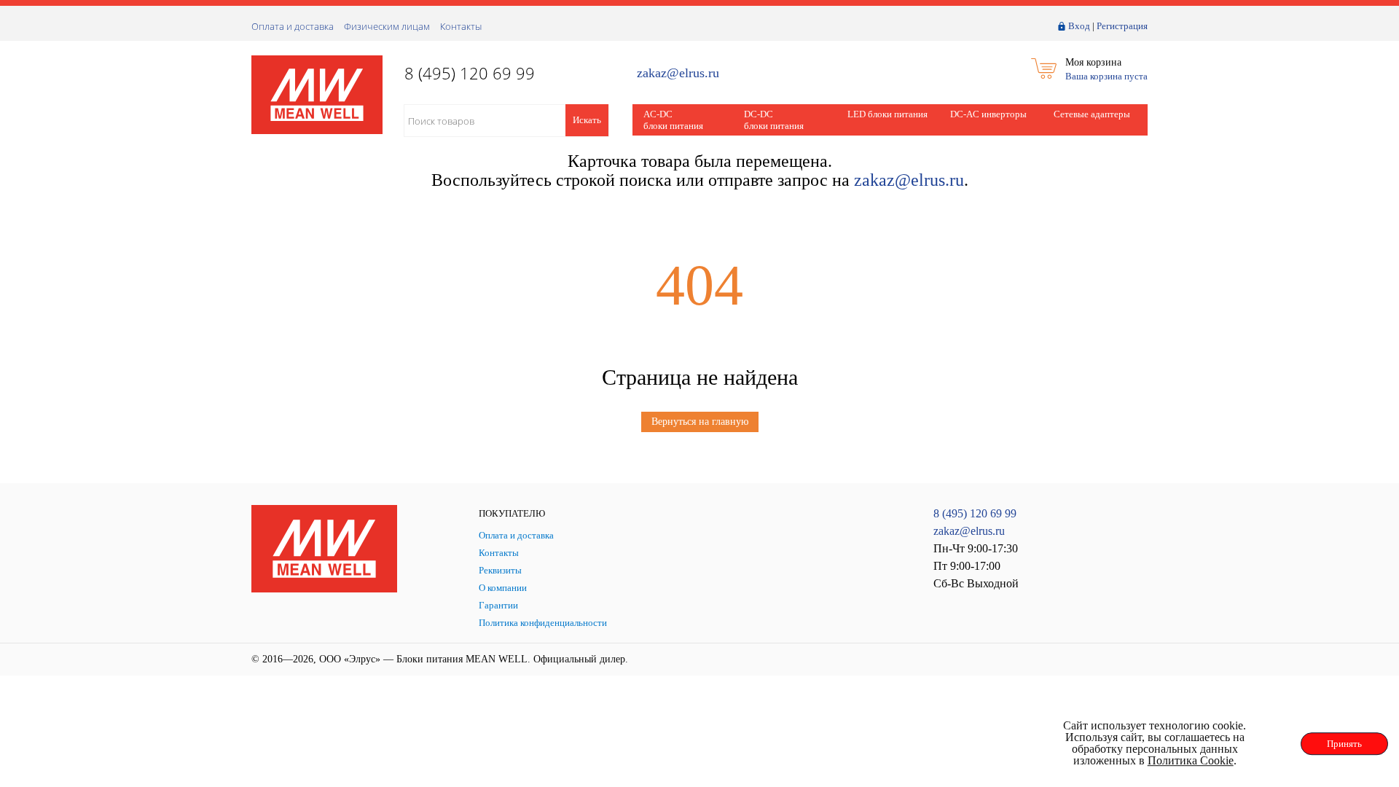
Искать (587, 119)
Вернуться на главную (699, 421)
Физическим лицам (387, 26)
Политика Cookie (1191, 760)
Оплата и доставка (292, 26)
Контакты (461, 26)
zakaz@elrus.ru (678, 73)
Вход (1079, 25)
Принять (1344, 743)
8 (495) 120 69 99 (974, 513)
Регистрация (1122, 25)
